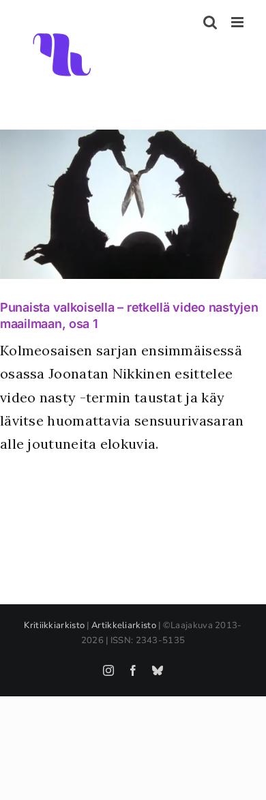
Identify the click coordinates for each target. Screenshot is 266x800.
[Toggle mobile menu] (238, 22)
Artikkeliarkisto (123, 625)
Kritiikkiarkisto (54, 625)
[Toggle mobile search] (210, 22)
